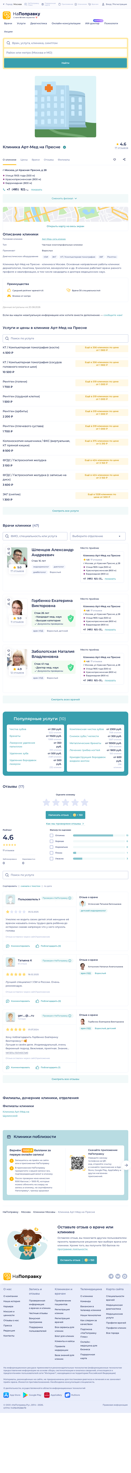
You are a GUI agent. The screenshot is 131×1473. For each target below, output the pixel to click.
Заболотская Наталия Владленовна (53, 654)
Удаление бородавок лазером (23, 762)
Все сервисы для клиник (64, 1329)
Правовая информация (115, 1405)
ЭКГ (54, 257)
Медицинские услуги (114, 1315)
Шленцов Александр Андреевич (53, 552)
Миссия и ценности (8, 1313)
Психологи (111, 23)
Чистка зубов (18, 729)
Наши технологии (90, 1315)
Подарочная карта (87, 1356)
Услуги (21, 23)
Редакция (9, 1330)
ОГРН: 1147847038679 (14, 1408)
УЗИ (46, 257)
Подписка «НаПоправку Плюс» (88, 1333)
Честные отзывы (38, 1313)
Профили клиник (116, 1327)
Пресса (7, 1325)
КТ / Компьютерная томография (77, 257)
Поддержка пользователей (37, 1329)
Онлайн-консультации (66, 23)
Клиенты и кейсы (65, 1341)
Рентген (111, 257)
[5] (15, 844)
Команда (85, 1301)
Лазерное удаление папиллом (22, 744)
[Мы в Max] (125, 1276)
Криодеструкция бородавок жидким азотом (88, 759)
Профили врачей (116, 1322)
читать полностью (17, 1052)
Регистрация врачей (62, 1320)
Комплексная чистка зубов (87, 729)
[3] (9, 844)
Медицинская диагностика (114, 1307)
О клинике (86, 1296)
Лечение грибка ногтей (85, 750)
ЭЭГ (101, 257)
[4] (12, 844)
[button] (65, 43)
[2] (6, 844)
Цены (24, 159)
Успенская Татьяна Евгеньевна (104, 904)
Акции (8, 31)
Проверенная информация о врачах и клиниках (39, 1304)
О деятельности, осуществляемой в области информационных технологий (44, 1388)
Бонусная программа (35, 1320)
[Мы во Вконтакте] (118, 1276)
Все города (112, 1333)
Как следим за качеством (88, 1322)
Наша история (11, 1301)
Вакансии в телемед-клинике (90, 1308)
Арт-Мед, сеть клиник (54, 239)
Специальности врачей (115, 1298)
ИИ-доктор (92, 23)
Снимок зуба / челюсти (84, 736)
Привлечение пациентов (63, 1302)
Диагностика (38, 23)
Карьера (8, 1306)
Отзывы (49, 159)
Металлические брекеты (85, 743)
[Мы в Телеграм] (111, 1276)
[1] (4, 844)
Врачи (8, 23)
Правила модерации (61, 1348)
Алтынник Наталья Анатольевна (105, 966)
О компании (10, 1296)
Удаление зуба (19, 753)
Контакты (8, 1335)
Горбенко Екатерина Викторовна (52, 603)
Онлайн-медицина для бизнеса (88, 1345)
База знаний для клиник (64, 1357)
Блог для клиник (64, 1336)
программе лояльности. (72, 1249)
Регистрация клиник (62, 1311)
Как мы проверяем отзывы (63, 823)
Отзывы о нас (11, 1320)
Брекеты (15, 736)
